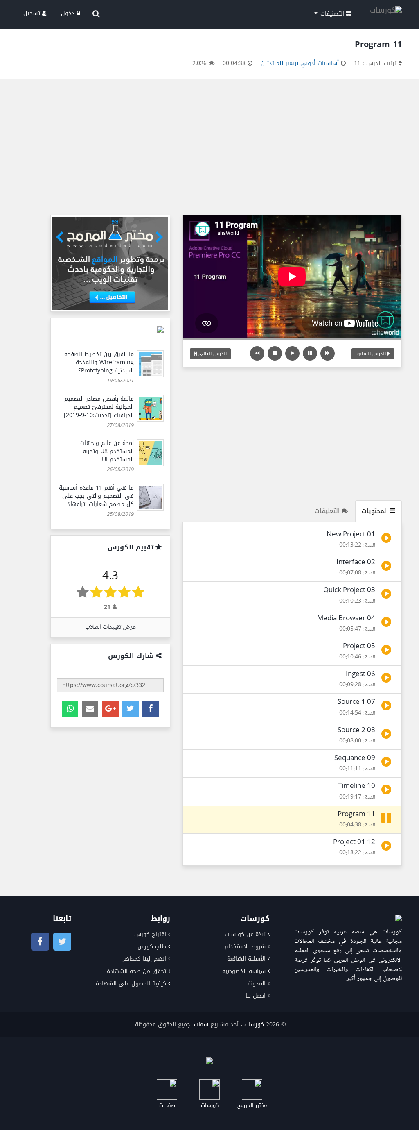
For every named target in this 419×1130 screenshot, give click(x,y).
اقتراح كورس (150, 934)
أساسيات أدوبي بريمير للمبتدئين (300, 63)
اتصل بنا (256, 995)
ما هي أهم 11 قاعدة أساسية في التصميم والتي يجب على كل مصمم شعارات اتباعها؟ (96, 496)
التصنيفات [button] (332, 13)
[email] (90, 709)
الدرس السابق (371, 353)
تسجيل (32, 13)
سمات (201, 1024)
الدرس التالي (212, 353)
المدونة (257, 983)
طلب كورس (151, 946)
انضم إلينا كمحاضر (144, 958)
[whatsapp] (70, 709)
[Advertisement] (209, 149)
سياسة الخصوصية (244, 971)
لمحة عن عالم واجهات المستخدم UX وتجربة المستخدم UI (107, 451)
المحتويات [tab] (376, 511)
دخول (69, 13)
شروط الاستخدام (245, 946)
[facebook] (150, 709)
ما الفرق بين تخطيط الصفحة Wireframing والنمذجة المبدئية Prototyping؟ (99, 362)
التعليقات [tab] (328, 511)
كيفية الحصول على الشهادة (131, 983)
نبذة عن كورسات (245, 934)
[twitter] (130, 709)
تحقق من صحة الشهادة (136, 971)
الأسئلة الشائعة (246, 958)
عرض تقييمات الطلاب (110, 627)
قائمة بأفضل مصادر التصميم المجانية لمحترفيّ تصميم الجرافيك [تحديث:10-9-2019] (99, 407)
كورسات (254, 1024)
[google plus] (110, 709)
